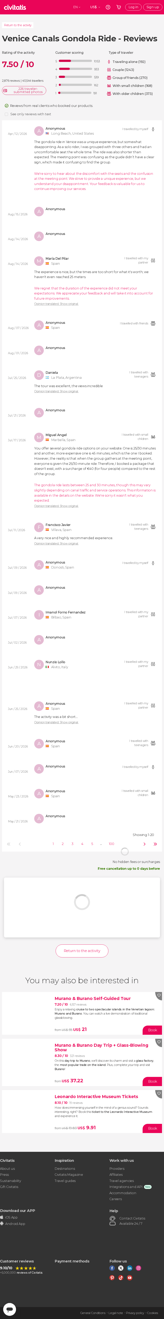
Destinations (65, 1169)
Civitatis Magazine (69, 1175)
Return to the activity (17, 25)
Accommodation (122, 1193)
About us (7, 1169)
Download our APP (17, 1210)
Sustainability (10, 1181)
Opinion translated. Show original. (56, 303)
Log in (133, 7)
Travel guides (65, 1181)
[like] (158, 996)
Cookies (152, 1313)
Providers (116, 1169)
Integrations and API (126, 1187)
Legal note (115, 1313)
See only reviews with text (30, 114)
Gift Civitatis (9, 1187)
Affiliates (116, 1175)
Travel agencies (121, 1181)
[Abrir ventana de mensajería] (9, 1309)
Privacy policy (135, 1313)
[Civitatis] (15, 7)
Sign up (153, 7)
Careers (115, 1199)
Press (4, 1175)
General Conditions (92, 1313)
